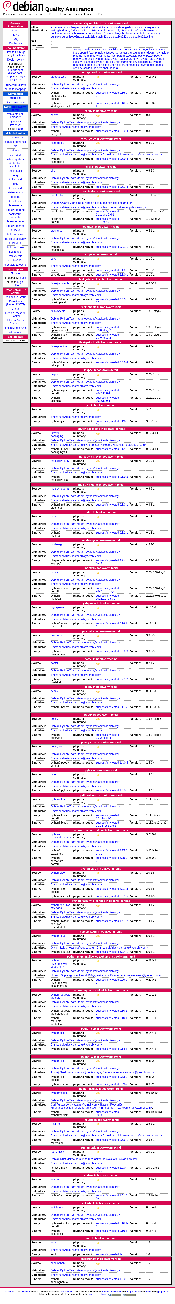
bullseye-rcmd (15, 234)
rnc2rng (144, 64)
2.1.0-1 (124, 270)
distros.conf (15, 73)
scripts (10, 76)
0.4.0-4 (124, 362)
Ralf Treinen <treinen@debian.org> (124, 207)
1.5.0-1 (124, 1279)
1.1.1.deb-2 (103, 221)
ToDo (15, 285)
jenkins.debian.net (15, 327)
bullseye (15, 230)
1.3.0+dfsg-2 (103, 330)
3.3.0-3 (124, 651)
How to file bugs (15, 52)
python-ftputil (103, 61)
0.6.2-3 (124, 186)
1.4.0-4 (124, 762)
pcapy (150, 55)
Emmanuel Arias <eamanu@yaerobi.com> (76, 88)
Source (15, 273)
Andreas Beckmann (111, 1291)
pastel (141, 55)
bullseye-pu (15, 243)
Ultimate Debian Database (15, 322)
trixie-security (16, 192)
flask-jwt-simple (157, 49)
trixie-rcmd (15, 188)
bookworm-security (15, 216)
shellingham (110, 67)
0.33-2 (123, 1076)
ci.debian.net (15, 332)
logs (22, 76)
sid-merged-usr (15, 159)
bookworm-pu (15, 221)
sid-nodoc (15, 154)
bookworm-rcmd (15, 209)
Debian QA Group (15, 296)
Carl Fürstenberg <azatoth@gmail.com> (75, 1104)
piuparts (9, 1291)
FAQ (15, 39)
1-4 (121, 1254)
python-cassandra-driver (125, 58)
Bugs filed (15, 97)
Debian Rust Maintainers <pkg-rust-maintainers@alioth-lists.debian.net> (94, 1159)
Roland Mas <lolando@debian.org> (124, 444)
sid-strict (15, 150)
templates (19, 55)
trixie (15, 183)
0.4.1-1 (124, 246)
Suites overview (15, 102)
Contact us (15, 43)
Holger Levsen (133, 1291)
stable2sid (15, 251)
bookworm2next (15, 225)
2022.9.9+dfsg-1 (105, 591)
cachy (93, 49)
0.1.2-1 (124, 532)
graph (19, 128)
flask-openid (80, 52)
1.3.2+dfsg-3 (103, 737)
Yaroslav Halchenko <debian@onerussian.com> (132, 154)
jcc (116, 52)
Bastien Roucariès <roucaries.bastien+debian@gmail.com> (87, 1106)
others (148, 1291)
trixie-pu (15, 196)
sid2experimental (15, 141)
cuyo (145, 49)
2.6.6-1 (124, 1139)
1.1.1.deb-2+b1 (105, 214)
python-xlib (114, 64)
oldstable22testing (15, 264)
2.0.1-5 (124, 888)
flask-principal (97, 52)
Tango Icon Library (97, 1294)
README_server (15, 84)
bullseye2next (15, 247)
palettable (131, 55)
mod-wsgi (96, 55)
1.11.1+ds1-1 (104, 818)
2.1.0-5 (124, 476)
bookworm (15, 205)
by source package (15, 123)
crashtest (135, 49)
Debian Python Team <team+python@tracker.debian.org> (85, 84)
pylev (91, 58)
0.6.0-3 (124, 158)
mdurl (86, 55)
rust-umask (156, 64)
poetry (158, 55)
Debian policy (15, 59)
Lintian (15, 308)
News (15, 34)
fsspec (110, 52)
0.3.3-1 (124, 504)
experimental (15, 137)
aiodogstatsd (81, 49)
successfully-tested (107, 92)
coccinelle (123, 49)
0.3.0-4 (124, 131)
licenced (26, 1291)
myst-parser (118, 55)
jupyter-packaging (130, 52)
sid (15, 146)
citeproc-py (104, 49)
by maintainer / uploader (15, 115)
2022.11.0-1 (103, 393)
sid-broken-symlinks (15, 165)
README (15, 80)
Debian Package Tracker (15, 314)
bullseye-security (15, 238)
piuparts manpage (15, 89)
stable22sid (16, 256)
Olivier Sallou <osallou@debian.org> (73, 947)
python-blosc (102, 58)
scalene (78, 67)
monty (106, 55)
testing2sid (15, 170)
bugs (23, 277)
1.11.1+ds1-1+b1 (106, 825)
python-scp (100, 64)
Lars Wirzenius (67, 1291)
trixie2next (15, 201)
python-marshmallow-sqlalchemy (132, 61)
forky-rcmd (15, 179)
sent (99, 67)
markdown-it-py (150, 52)
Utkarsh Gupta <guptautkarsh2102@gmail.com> (80, 975)
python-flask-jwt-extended (60, 906)
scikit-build (89, 67)
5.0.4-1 (124, 951)
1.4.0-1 (124, 790)
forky (15, 175)
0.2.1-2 (124, 679)
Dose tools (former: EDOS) (15, 303)
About (15, 30)
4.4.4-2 (124, 921)
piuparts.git (163, 1291)
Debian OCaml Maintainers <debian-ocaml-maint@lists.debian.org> (92, 202)
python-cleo (148, 58)
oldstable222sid (15, 260)
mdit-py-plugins (60, 488)
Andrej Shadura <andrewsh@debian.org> (76, 1072)
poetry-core (80, 58)
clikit (114, 49)
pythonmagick (130, 64)
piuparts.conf (15, 70)
